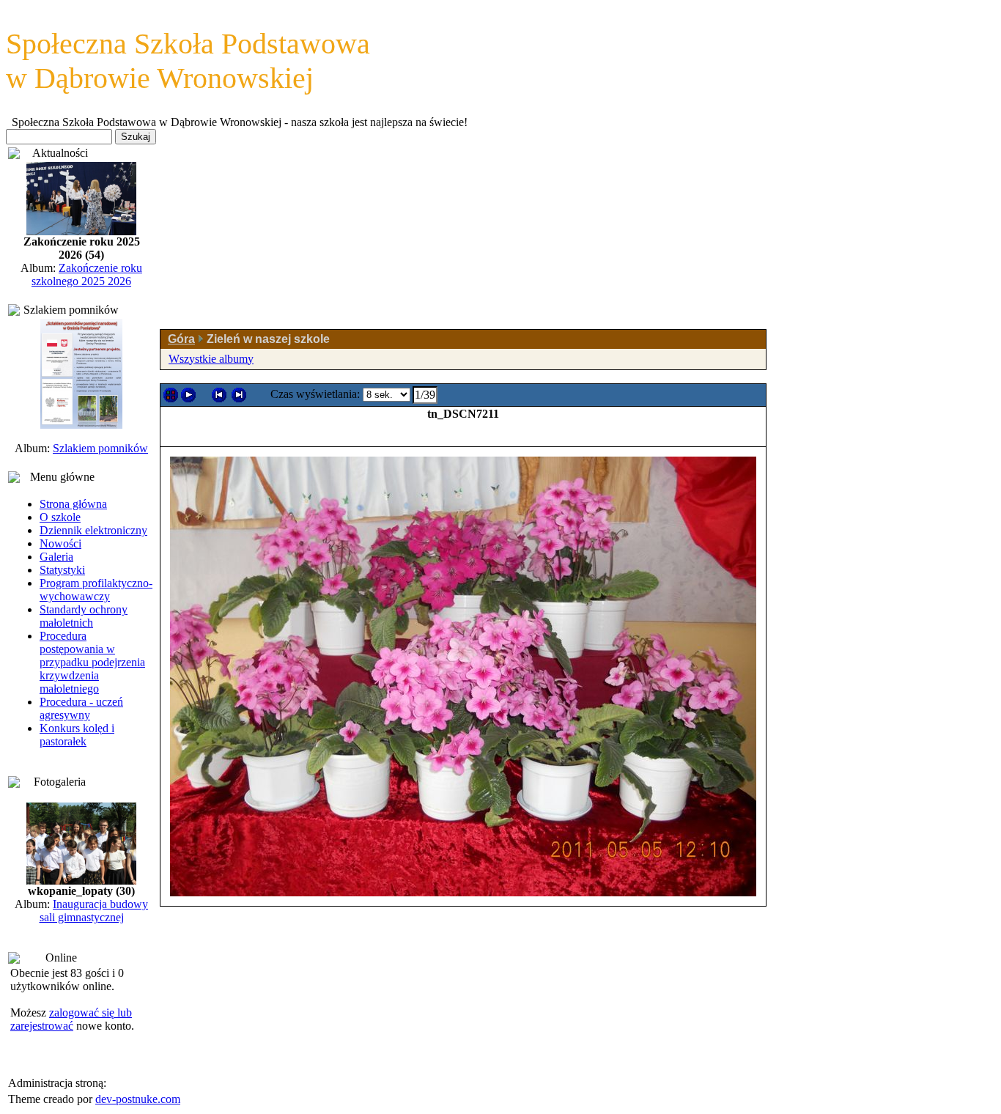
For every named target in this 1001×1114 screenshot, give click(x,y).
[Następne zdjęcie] (239, 395)
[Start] (188, 395)
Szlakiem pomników (100, 448)
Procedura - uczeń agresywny (81, 708)
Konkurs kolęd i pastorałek (77, 735)
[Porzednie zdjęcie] (219, 395)
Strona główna (73, 504)
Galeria (56, 556)
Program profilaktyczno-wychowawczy (96, 589)
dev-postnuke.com (137, 1099)
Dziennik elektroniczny (93, 530)
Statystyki (62, 570)
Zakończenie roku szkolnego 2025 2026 (87, 274)
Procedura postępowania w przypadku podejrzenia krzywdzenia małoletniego (92, 662)
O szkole (60, 517)
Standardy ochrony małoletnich (84, 616)
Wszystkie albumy (211, 359)
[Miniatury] (170, 395)
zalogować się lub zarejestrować (71, 1019)
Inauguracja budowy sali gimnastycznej (94, 910)
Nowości (60, 543)
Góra (181, 339)
